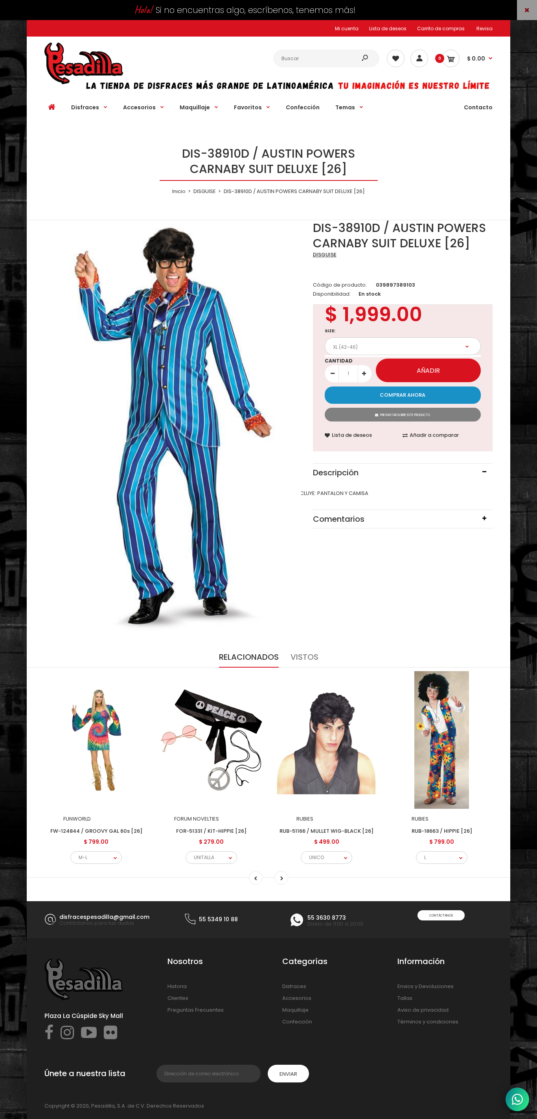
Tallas (404, 998)
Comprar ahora (402, 395)
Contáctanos (441, 915)
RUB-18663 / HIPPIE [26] (442, 831)
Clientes (177, 998)
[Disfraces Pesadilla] (83, 82)
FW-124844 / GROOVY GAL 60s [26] (96, 831)
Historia (177, 986)
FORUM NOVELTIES (196, 819)
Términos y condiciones (427, 1021)
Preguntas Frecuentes (195, 1010)
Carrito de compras (441, 28)
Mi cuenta (347, 28)
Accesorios (296, 998)
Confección (297, 1021)
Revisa (484, 28)
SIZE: (330, 331)
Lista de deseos (387, 28)
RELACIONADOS (249, 657)
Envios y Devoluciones (425, 986)
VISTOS (304, 657)
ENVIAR (288, 1074)
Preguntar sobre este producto (405, 415)
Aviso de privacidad (423, 1010)
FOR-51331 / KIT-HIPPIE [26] (211, 831)
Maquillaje (295, 1010)
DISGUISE (325, 254)
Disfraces (294, 986)
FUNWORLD (77, 819)
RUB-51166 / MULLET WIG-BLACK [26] (326, 831)
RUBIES (304, 819)
